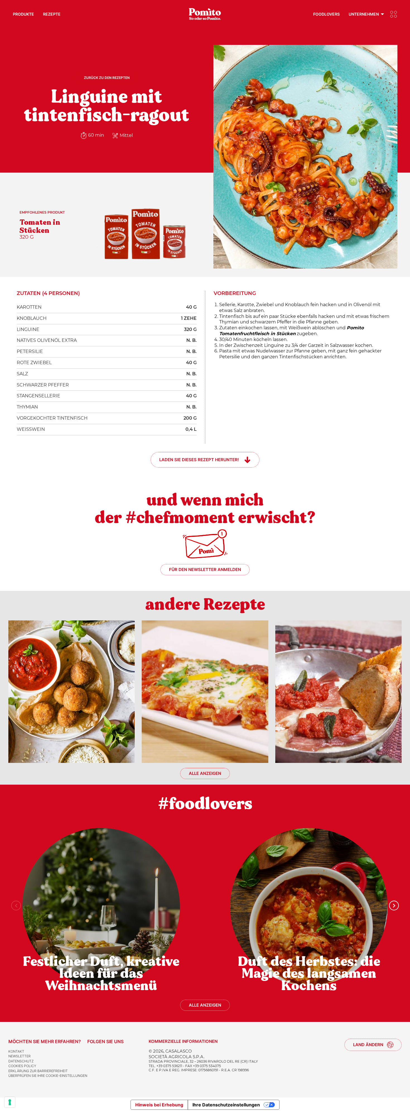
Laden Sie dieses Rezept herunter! (199, 459)
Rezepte (52, 14)
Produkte (23, 14)
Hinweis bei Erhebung (159, 1105)
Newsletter (19, 1056)
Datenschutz (20, 1061)
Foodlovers (326, 14)
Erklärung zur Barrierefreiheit (38, 1071)
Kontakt (16, 1051)
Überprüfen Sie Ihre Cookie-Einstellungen (47, 1076)
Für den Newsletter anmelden (205, 569)
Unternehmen (364, 14)
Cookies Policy (22, 1066)
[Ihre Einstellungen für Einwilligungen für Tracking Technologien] (9, 1102)
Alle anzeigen (205, 773)
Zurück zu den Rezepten (107, 78)
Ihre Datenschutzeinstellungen (226, 1105)
